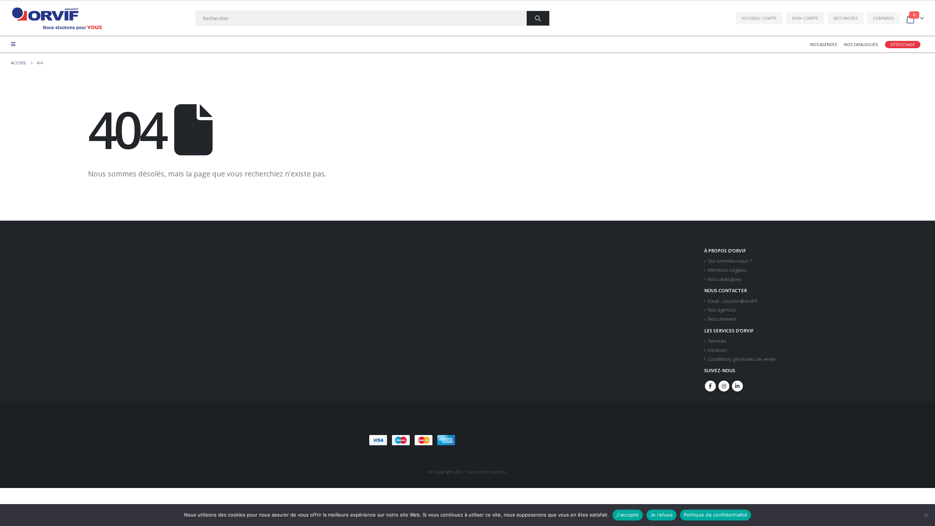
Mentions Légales (727, 270)
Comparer (883, 18)
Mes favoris (845, 18)
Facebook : (710, 386)
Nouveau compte (759, 18)
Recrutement (722, 319)
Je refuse (661, 515)
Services (717, 341)
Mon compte (805, 18)
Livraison (717, 350)
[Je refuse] (926, 515)
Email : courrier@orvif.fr (733, 301)
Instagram (723, 386)
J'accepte (627, 515)
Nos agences (823, 44)
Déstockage (902, 44)
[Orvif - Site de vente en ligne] (56, 18)
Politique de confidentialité (715, 515)
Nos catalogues (861, 44)
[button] (511, 440)
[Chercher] (538, 18)
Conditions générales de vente (741, 359)
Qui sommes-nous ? (730, 261)
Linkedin (737, 386)
